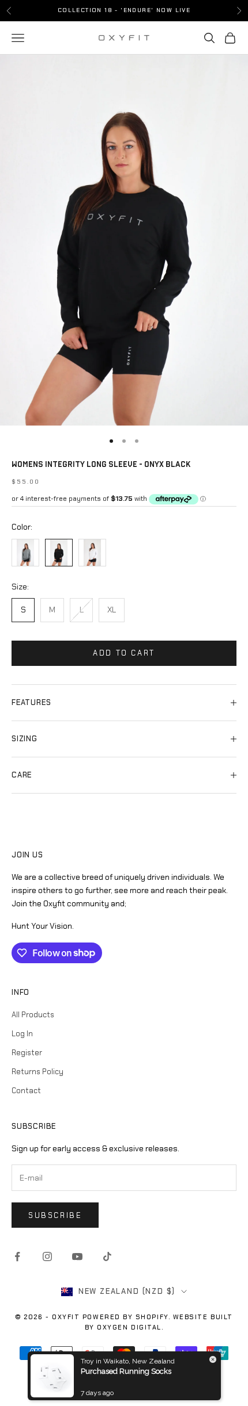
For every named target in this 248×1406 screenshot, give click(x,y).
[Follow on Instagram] (47, 1256)
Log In (22, 1034)
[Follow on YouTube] (77, 1256)
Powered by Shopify (125, 1317)
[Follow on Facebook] (17, 1256)
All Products (33, 1015)
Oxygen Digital (129, 1327)
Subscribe (55, 1215)
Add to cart (124, 653)
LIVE (183, 10)
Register (27, 1053)
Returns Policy (37, 1071)
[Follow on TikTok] (107, 1256)
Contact (26, 1090)
